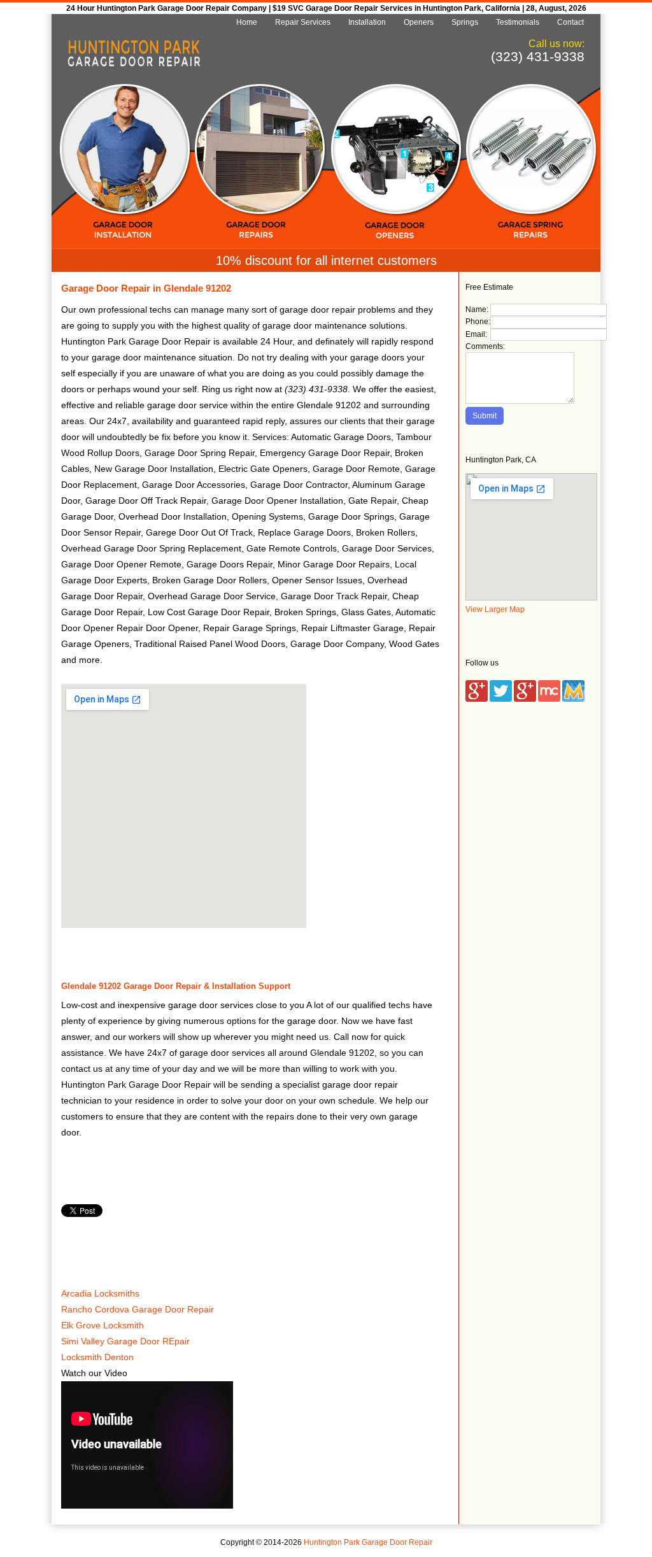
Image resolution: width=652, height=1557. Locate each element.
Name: (476, 309)
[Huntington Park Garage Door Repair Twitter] (501, 699)
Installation (367, 22)
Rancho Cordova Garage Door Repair (137, 1309)
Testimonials (517, 22)
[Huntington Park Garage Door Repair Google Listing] (476, 699)
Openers (419, 22)
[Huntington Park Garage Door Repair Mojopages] (573, 699)
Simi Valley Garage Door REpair (125, 1341)
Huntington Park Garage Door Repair (368, 1542)
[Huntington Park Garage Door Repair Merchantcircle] (549, 699)
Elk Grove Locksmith (102, 1325)
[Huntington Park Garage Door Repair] (133, 64)
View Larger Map (495, 609)
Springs (464, 22)
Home (246, 22)
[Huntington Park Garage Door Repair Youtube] (525, 699)
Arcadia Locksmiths (100, 1293)
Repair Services (302, 22)
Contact (570, 22)
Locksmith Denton (97, 1357)
